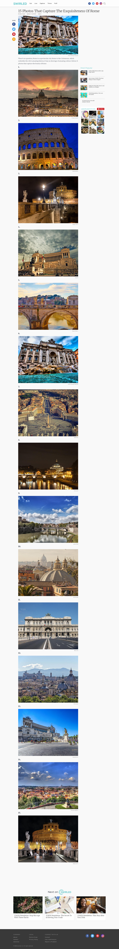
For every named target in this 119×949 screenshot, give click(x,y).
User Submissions (50, 939)
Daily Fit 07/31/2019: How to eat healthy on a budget (96, 86)
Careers (15, 939)
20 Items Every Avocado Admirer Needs (88, 101)
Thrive (50, 3)
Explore (42, 3)
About (15, 937)
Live (35, 3)
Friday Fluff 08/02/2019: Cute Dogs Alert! (96, 71)
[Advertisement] (48, 877)
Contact (47, 937)
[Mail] (14, 39)
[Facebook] (89, 3)
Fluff (55, 3)
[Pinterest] (97, 3)
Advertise (16, 941)
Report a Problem (51, 941)
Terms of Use (33, 937)
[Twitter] (93, 3)
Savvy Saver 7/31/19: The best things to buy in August (96, 79)
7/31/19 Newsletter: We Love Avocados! (96, 94)
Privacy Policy (33, 939)
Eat (31, 3)
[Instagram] (101, 3)
